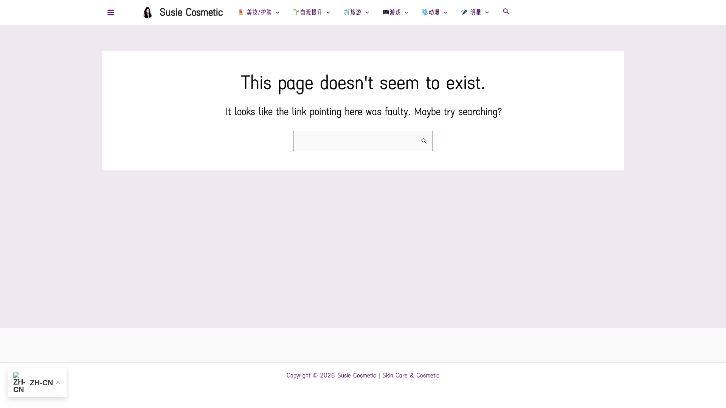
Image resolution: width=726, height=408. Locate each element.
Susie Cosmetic (191, 12)
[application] (275, 12)
